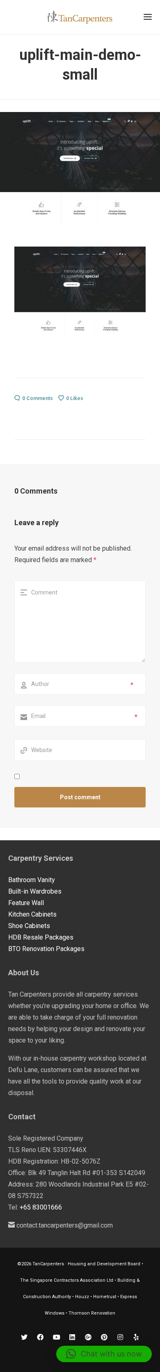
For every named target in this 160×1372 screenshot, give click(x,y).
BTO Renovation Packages (46, 949)
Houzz (82, 1296)
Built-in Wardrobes (35, 891)
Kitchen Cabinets (32, 914)
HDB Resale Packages (40, 937)
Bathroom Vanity (31, 880)
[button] (104, 1354)
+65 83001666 (41, 1207)
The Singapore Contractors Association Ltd (66, 1280)
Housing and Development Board (104, 1264)
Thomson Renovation (92, 1313)
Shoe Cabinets (29, 926)
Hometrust (104, 1296)
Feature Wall (26, 903)
